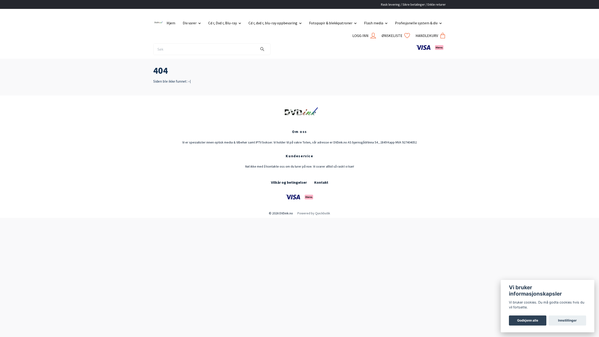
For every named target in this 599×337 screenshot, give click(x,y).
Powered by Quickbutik (313, 213)
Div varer (190, 23)
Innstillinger (567, 320)
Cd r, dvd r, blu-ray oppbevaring (272, 23)
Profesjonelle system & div (416, 23)
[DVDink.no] (158, 21)
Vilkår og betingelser (289, 182)
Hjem (171, 23)
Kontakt (321, 182)
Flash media (373, 23)
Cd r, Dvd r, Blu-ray (222, 23)
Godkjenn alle (527, 320)
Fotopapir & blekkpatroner (330, 23)
